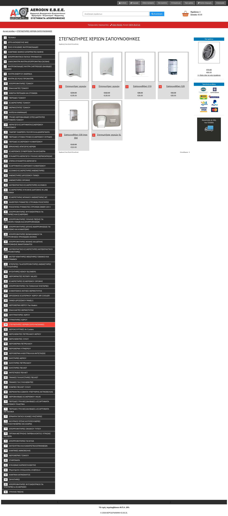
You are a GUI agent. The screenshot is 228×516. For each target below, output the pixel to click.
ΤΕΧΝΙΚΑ (10, 38)
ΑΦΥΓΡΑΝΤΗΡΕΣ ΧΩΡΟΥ (17, 315)
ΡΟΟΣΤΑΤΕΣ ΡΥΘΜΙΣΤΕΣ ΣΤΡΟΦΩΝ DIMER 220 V (28, 207)
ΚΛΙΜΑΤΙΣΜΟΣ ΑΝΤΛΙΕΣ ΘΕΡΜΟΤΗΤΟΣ (23, 291)
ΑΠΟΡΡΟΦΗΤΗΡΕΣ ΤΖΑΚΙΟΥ (19, 84)
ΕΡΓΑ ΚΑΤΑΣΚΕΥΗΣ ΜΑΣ (16, 42)
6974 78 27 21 (134, 25)
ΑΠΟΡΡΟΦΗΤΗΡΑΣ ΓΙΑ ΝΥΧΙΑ (19, 441)
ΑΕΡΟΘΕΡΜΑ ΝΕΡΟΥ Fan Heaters (21, 305)
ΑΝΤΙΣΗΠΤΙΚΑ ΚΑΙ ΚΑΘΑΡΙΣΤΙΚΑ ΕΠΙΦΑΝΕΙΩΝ (26, 446)
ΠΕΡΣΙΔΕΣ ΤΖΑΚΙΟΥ (15, 98)
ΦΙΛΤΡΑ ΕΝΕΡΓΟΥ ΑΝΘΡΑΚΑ (18, 74)
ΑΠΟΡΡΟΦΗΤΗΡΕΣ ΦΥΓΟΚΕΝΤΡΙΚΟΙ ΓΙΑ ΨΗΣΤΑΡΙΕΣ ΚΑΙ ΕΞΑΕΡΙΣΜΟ (23, 213)
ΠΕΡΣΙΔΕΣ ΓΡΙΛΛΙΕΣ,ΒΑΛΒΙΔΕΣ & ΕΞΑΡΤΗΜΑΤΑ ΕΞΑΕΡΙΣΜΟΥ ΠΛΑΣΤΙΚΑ (26, 402)
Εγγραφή (135, 3)
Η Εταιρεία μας (176, 3)
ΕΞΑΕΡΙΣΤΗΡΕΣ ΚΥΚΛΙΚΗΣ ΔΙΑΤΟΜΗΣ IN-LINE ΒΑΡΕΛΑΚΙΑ (26, 191)
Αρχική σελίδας (9, 31)
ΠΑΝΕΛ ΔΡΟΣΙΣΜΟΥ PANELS (19, 301)
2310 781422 (117, 25)
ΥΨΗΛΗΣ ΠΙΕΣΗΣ (14, 492)
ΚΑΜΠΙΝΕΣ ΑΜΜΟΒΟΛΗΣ (18, 451)
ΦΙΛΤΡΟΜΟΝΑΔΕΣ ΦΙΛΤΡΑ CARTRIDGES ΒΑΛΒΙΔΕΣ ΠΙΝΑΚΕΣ (28, 67)
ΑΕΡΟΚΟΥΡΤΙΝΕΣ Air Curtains (19, 329)
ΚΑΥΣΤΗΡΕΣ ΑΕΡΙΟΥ (15, 358)
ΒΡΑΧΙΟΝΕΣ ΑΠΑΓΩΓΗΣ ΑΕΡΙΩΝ (20, 147)
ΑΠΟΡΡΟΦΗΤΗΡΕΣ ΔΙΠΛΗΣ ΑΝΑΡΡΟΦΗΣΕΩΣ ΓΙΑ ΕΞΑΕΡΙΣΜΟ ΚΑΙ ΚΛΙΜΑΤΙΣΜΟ (27, 228)
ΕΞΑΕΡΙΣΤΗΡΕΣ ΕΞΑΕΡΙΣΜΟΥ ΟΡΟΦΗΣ (24, 281)
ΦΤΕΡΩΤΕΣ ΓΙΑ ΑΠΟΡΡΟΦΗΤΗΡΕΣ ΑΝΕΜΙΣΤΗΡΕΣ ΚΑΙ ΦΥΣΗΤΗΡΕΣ (27, 265)
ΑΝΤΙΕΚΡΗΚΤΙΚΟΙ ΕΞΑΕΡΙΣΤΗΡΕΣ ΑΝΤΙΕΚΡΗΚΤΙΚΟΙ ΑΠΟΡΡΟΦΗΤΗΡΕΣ (28, 250)
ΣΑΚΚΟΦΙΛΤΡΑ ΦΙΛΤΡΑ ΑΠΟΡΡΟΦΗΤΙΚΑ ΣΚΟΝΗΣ (27, 62)
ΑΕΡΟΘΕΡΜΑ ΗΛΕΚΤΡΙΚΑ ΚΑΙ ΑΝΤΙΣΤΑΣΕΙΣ (25, 353)
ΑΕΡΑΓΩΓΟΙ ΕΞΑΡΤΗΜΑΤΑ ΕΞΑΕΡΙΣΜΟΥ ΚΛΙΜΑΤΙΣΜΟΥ (23, 126)
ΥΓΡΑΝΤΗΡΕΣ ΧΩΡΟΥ (16, 320)
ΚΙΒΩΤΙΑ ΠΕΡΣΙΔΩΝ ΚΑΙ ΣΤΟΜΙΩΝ (21, 93)
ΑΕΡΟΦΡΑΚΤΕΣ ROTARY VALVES (21, 276)
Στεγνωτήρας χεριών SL (109, 134)
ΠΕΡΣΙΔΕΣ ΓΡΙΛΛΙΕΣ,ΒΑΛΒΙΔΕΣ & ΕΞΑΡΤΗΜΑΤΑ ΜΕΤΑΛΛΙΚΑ (26, 410)
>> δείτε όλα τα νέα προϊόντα (209, 75)
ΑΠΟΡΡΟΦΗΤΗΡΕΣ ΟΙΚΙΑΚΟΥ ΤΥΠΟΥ (23, 429)
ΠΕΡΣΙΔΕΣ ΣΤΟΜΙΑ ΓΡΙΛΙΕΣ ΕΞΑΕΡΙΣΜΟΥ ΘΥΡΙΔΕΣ (28, 137)
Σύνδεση (123, 3)
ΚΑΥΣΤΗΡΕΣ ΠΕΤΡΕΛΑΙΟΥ (18, 363)
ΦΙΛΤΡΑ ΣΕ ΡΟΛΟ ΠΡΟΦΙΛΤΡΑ (19, 79)
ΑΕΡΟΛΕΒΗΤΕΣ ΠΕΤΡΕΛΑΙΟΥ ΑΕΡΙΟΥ (23, 334)
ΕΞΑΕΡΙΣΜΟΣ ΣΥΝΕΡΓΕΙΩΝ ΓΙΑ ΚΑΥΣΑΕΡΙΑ (25, 151)
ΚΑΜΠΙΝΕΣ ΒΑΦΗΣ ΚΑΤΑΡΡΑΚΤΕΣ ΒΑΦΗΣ (24, 52)
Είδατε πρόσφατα (148, 3)
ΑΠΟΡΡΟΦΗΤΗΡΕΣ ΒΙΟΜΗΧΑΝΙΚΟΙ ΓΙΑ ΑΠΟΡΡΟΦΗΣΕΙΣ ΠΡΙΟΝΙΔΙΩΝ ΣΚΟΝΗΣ (23, 235)
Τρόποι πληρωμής (206, 3)
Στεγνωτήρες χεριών (75, 86)
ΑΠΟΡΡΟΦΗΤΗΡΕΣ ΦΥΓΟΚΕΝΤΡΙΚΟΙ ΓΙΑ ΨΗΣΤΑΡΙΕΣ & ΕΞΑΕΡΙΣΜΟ (23, 485)
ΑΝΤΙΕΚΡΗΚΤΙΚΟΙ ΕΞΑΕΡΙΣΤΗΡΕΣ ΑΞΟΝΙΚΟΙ (26, 185)
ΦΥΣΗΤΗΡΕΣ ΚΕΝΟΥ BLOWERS (20, 272)
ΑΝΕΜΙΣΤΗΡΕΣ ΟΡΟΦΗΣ (17, 180)
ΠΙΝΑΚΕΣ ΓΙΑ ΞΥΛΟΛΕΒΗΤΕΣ (19, 382)
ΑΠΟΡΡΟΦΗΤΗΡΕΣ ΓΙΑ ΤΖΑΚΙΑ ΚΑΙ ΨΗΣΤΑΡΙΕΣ (27, 286)
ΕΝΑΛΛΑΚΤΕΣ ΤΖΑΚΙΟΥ (17, 88)
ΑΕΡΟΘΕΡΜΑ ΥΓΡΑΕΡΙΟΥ (18, 349)
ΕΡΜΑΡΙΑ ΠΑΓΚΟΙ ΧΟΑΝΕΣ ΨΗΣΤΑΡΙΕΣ (23, 416)
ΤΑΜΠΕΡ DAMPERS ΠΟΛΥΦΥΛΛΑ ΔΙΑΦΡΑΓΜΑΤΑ (27, 132)
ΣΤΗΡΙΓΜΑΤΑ (12, 460)
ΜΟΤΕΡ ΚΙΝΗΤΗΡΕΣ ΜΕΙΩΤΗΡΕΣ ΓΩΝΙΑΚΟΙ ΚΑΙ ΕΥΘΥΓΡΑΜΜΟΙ (26, 258)
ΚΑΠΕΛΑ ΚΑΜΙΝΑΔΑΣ (16, 112)
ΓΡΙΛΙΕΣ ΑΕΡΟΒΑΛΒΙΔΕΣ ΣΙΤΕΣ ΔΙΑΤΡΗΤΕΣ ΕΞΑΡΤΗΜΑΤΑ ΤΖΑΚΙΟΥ (24, 118)
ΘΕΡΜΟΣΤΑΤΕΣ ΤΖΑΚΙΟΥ (17, 108)
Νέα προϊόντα (162, 3)
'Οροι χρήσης (189, 3)
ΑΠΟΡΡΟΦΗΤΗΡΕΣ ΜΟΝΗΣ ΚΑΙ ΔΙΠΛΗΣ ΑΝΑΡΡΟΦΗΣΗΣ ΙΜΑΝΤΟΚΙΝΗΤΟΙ (23, 243)
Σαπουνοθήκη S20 (175, 86)
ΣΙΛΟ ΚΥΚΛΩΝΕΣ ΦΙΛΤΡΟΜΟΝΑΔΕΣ (21, 47)
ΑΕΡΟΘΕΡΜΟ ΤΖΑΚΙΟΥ (17, 455)
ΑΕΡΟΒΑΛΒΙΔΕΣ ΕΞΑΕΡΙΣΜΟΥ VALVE (23, 397)
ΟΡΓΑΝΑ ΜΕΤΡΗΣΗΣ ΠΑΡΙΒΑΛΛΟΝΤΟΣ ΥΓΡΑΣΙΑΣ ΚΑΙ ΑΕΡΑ (27, 435)
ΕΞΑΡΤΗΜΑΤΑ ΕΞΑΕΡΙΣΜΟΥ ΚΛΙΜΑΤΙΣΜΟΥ (25, 166)
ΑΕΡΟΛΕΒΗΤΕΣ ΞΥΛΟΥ (17, 339)
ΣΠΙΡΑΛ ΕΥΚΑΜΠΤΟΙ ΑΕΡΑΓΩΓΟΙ (20, 161)
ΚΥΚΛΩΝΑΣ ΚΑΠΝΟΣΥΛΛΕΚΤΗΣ (20, 465)
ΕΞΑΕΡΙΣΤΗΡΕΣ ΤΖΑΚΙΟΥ (17, 103)
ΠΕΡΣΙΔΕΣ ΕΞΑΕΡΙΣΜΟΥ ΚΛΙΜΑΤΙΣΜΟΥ (24, 142)
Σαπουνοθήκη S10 (142, 86)
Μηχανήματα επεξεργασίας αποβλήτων (22, 470)
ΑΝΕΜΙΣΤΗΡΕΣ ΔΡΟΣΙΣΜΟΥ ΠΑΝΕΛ (22, 175)
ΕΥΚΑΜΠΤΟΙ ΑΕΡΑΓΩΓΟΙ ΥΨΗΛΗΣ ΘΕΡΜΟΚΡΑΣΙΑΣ (28, 156)
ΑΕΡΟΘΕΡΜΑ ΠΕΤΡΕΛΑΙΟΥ (18, 344)
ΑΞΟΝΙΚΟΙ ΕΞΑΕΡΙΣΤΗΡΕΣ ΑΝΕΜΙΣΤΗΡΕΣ (24, 171)
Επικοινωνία (220, 3)
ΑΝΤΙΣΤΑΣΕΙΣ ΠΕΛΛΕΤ (16, 373)
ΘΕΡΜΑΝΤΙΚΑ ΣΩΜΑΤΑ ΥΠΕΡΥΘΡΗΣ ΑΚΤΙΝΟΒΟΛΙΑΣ (29, 392)
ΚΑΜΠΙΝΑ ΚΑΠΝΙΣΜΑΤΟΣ (17, 475)
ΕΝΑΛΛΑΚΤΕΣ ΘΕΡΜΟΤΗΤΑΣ (19, 310)
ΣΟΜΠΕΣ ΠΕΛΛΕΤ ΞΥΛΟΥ (18, 387)
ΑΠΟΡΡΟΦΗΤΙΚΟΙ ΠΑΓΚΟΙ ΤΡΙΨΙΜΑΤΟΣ (23, 57)
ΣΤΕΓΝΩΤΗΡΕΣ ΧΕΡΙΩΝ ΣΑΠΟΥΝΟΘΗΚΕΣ (34, 31)
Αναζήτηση (157, 14)
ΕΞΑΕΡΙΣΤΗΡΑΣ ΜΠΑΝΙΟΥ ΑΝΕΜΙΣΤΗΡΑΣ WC (26, 197)
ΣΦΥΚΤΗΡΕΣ (12, 479)
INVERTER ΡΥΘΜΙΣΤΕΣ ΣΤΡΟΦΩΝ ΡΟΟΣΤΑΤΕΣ (27, 202)
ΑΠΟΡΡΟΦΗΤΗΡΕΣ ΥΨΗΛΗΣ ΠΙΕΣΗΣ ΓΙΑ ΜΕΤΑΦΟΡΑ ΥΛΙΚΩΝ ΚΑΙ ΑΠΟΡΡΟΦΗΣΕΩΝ (23, 220)
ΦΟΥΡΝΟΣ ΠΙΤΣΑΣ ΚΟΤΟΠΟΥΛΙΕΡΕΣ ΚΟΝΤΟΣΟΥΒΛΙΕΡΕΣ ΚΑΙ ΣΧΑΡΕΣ (22, 422)
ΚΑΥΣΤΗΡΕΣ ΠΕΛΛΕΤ (16, 368)
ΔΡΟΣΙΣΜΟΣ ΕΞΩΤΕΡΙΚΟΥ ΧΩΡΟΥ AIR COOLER (27, 296)
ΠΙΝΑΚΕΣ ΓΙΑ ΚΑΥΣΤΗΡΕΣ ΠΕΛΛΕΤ (21, 377)
